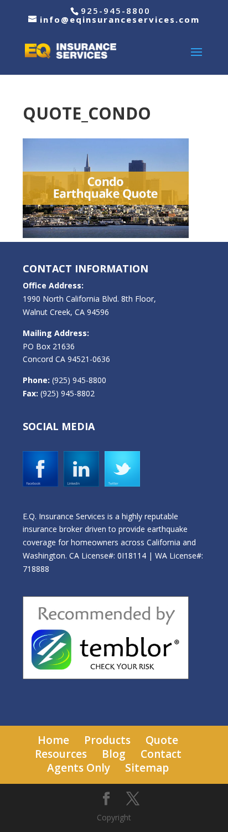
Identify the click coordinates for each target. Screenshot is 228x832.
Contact (161, 754)
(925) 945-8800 (79, 380)
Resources (61, 754)
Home (53, 740)
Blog (114, 754)
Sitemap (147, 768)
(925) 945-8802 (67, 393)
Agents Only (78, 768)
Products (107, 740)
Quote (162, 740)
